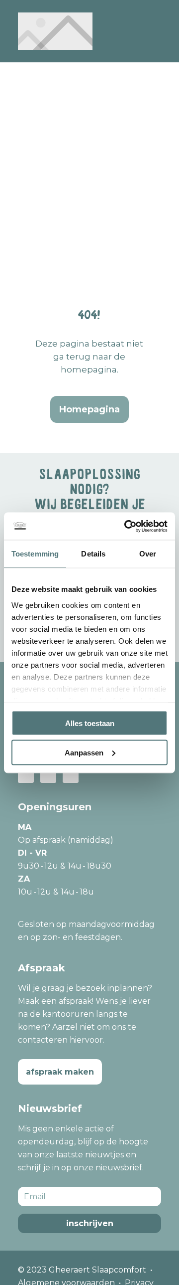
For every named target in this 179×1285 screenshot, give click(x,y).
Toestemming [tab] (35, 554)
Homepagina (89, 409)
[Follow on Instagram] (48, 775)
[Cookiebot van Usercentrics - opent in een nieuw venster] (126, 526)
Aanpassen (84, 752)
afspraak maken (60, 1072)
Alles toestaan (89, 723)
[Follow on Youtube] (71, 775)
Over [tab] (147, 554)
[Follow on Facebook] (26, 775)
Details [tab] (93, 554)
